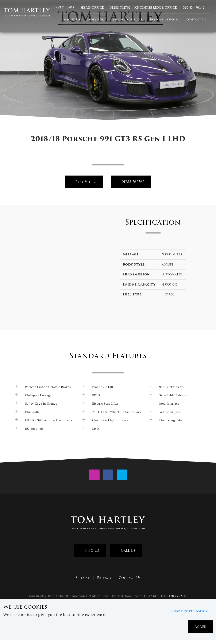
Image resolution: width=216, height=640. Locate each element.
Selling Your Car (127, 19)
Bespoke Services (164, 19)
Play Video (85, 181)
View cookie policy (189, 611)
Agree (200, 626)
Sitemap (83, 577)
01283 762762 (120, 7)
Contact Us (196, 19)
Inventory (96, 19)
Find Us (91, 550)
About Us (72, 19)
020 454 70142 (193, 7)
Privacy (104, 577)
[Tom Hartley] (27, 12)
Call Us (127, 550)
